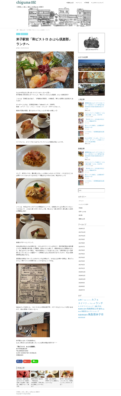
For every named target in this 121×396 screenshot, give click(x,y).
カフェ (95, 299)
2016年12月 (82, 272)
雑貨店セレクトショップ (90, 311)
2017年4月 (82, 257)
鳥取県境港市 (83, 315)
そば (85, 300)
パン (88, 303)
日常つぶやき (82, 211)
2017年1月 (82, 268)
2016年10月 (82, 279)
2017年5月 (82, 254)
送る (36, 361)
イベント (79, 2)
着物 (103, 309)
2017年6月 (82, 250)
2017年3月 (82, 261)
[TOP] (17, 30)
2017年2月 (82, 264)
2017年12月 (82, 232)
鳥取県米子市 (24, 34)
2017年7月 (82, 246)
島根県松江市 (92, 309)
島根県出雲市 (82, 309)
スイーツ (82, 303)
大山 (99, 306)
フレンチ (92, 303)
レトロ (80, 306)
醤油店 (79, 311)
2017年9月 (82, 239)
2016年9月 (82, 282)
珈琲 (100, 309)
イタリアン (88, 300)
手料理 (87, 2)
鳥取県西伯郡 (81, 317)
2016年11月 (82, 275)
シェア (20, 361)
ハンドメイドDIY (83, 204)
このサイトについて (97, 2)
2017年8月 (82, 243)
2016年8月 (82, 286)
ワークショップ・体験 (90, 306)
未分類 (80, 215)
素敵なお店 (70, 2)
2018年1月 (82, 228)
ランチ (18, 34)
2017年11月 (82, 235)
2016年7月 (82, 290)
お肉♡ (80, 300)
